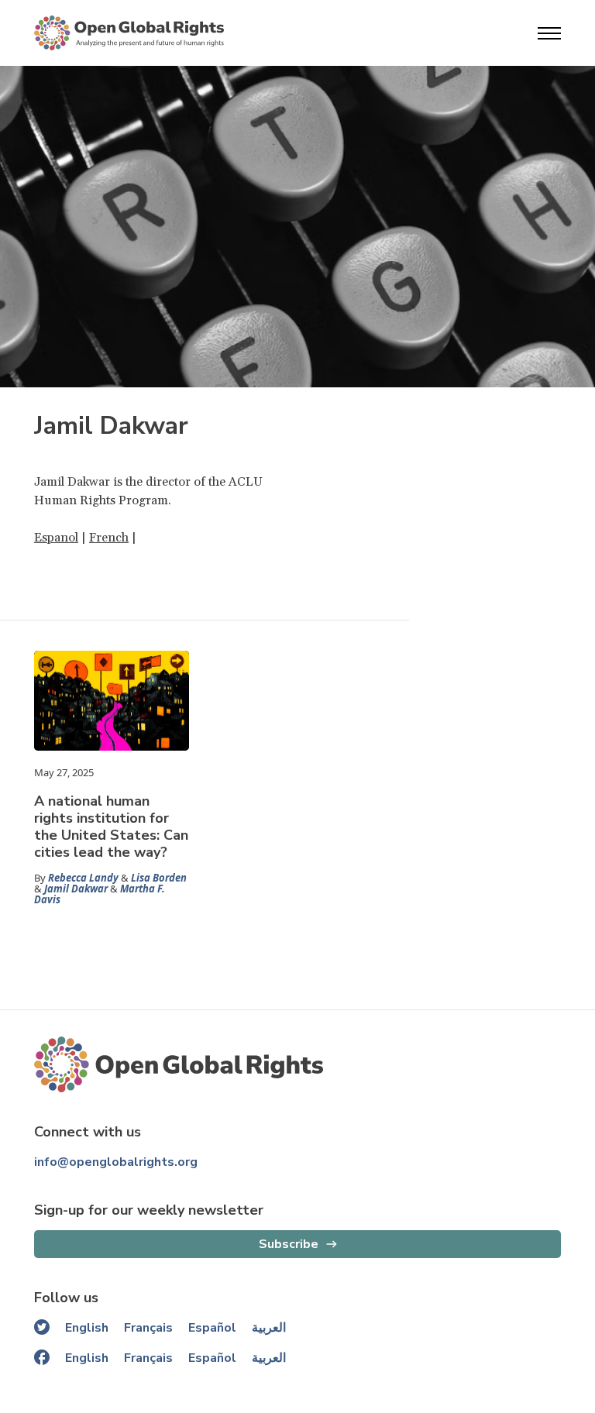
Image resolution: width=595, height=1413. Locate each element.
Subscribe (288, 1244)
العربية (269, 1327)
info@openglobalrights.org (116, 1162)
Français (148, 1327)
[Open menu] (549, 33)
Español (212, 1327)
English (86, 1327)
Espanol (56, 537)
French (109, 537)
